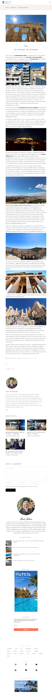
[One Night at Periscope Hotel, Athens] (36, 425)
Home (7, 7)
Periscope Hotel (34, 59)
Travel (41, 52)
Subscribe (26, 629)
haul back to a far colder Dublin (34, 57)
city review (23, 358)
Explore (30, 52)
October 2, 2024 (10, 455)
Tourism (41, 653)
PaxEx (15, 653)
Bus (21, 648)
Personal (22, 653)
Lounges (36, 651)
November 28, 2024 (11, 435)
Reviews (35, 52)
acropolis (9, 358)
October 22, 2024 (31, 435)
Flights (8, 651)
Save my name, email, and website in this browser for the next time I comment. (22, 486)
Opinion (8, 653)
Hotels (15, 651)
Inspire (21, 651)
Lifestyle (29, 651)
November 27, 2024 (10, 368)
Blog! (18, 52)
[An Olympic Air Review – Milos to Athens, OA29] (15, 444)
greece (28, 358)
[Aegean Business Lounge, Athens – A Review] (15, 425)
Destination (23, 52)
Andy (7, 364)
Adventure (13, 7)
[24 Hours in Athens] (26, 383)
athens (19, 358)
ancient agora (14, 358)
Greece (26, 46)
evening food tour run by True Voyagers (28, 107)
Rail (28, 653)
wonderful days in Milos (21, 55)
